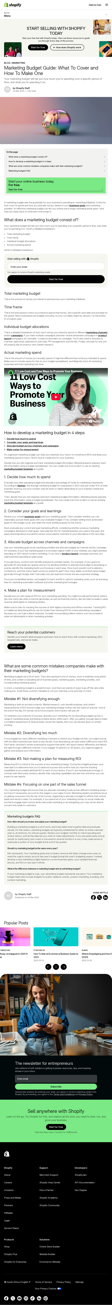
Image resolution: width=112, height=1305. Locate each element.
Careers (8, 1182)
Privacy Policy (86, 1094)
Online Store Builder (49, 1246)
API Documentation (85, 1182)
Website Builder (47, 1254)
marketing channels (96, 332)
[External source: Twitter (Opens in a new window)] (13, 1298)
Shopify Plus (10, 1254)
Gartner (21, 485)
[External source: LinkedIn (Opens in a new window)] (39, 1298)
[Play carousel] (56, 967)
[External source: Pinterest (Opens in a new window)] (45, 1298)
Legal (7, 1220)
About (7, 1175)
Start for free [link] (56, 279)
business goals (77, 205)
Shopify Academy (48, 1197)
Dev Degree (81, 1190)
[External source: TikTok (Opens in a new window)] (32, 1298)
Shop (7, 1246)
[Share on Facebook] (93, 897)
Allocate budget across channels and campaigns (33, 445)
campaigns (17, 335)
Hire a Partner (46, 1190)
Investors (9, 1190)
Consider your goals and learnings (25, 442)
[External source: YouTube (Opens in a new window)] (19, 1298)
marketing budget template (18, 469)
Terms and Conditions (64, 1094)
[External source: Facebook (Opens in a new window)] (6, 1298)
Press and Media (12, 1197)
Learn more (16, 646)
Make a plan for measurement (22, 449)
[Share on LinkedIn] (105, 897)
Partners (8, 1205)
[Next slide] (64, 967)
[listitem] (56, 944)
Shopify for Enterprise (15, 1261)
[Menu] (106, 4)
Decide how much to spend (21, 438)
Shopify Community (49, 1205)
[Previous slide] (48, 967)
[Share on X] (99, 897)
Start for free (95, 4)
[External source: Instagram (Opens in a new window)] (26, 1298)
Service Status (11, 1228)
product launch (70, 553)
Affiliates (8, 1213)
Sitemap (79, 1282)
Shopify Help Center (49, 1182)
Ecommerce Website (49, 1261)
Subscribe (56, 1086)
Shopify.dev (81, 1175)
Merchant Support (48, 1175)
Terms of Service (43, 1282)
